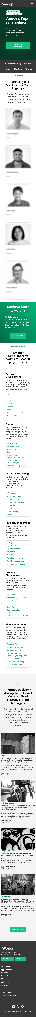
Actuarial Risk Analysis (16, 647)
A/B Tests (11, 595)
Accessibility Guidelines (16, 598)
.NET (8, 394)
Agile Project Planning (15, 558)
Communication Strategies (13, 611)
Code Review (12, 607)
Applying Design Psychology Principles (16, 456)
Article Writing (12, 511)
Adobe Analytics (13, 499)
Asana (9, 515)
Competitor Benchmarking (18, 615)
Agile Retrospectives (15, 561)
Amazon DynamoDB (15, 413)
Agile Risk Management (16, 564)
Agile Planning (12, 555)
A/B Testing (11, 493)
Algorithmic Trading (15, 650)
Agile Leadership (13, 549)
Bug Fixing (11, 604)
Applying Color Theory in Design (17, 451)
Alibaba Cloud (13, 407)
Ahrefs (9, 508)
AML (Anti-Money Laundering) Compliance (17, 654)
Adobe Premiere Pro (15, 505)
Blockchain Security (15, 665)
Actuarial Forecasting (16, 644)
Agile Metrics (12, 552)
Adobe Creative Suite (15, 502)
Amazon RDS (12, 416)
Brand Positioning (14, 601)
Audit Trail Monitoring (15, 662)
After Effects (12, 444)
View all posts (18, 929)
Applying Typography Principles (16, 467)
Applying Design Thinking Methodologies (17, 461)
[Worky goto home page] (7, 4)
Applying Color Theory (16, 447)
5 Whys (10, 542)
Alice (9, 410)
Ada (8, 397)
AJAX (9, 400)
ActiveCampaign (14, 496)
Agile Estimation (13, 545)
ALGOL (9, 403)
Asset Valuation (13, 658)
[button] (32, 4)
